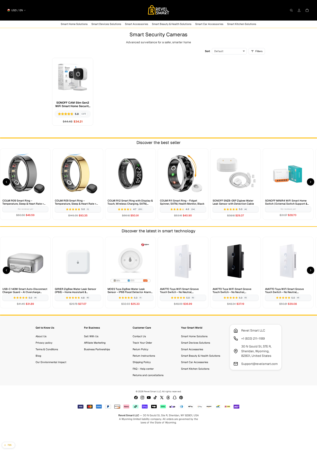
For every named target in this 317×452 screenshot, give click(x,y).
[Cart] (307, 10)
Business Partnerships (97, 349)
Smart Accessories (192, 349)
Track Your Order (142, 342)
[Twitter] (162, 397)
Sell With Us (91, 336)
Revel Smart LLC (152, 391)
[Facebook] (136, 397)
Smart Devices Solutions (195, 342)
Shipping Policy (142, 362)
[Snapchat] (174, 397)
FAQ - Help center (143, 368)
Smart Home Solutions (194, 336)
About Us (41, 336)
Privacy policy (44, 342)
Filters (259, 51)
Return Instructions (144, 355)
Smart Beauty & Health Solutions (200, 355)
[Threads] (168, 397)
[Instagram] (142, 397)
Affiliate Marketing (94, 342)
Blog (38, 355)
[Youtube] (149, 397)
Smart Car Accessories (194, 362)
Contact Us (139, 336)
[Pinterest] (181, 397)
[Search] (291, 10)
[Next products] (310, 182)
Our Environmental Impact (51, 362)
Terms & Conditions (47, 349)
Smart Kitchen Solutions (195, 368)
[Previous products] (6, 182)
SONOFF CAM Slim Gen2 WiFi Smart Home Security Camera (72, 104)
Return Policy (140, 349)
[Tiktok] (155, 397)
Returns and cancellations (148, 375)
